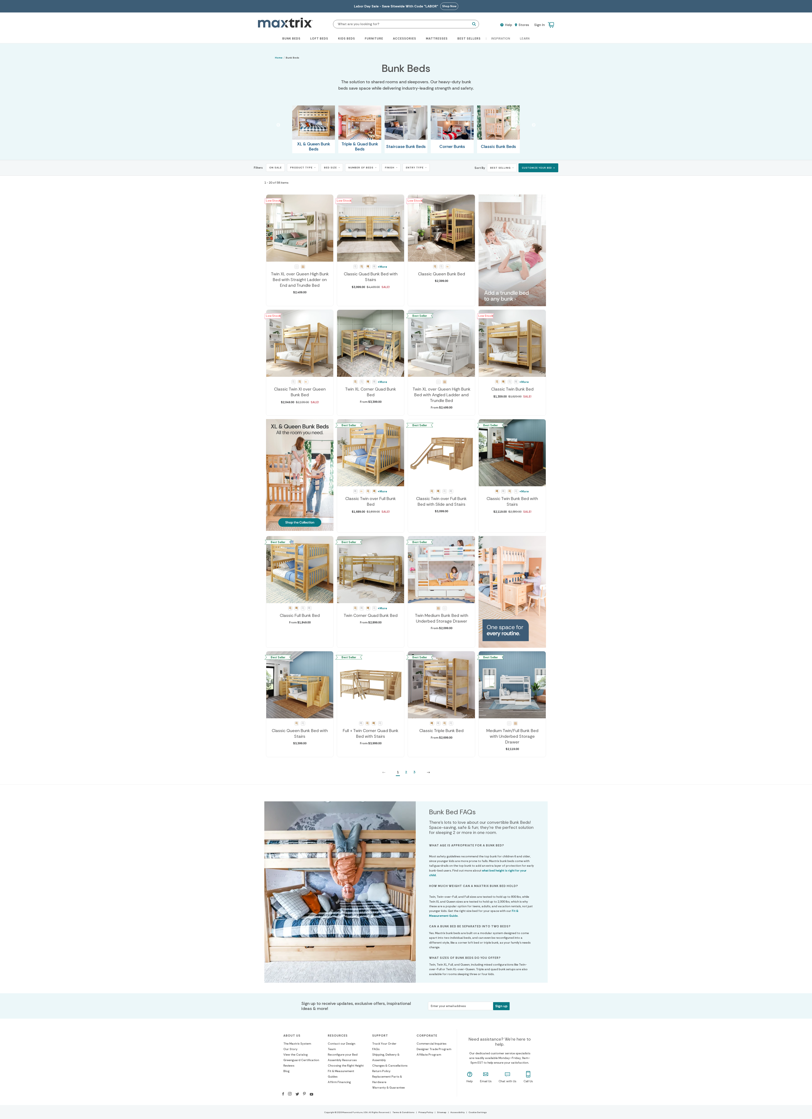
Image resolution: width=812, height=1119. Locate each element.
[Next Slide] (533, 125)
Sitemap (441, 1112)
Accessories (404, 38)
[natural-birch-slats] (362, 267)
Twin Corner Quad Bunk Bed (371, 615)
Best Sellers (469, 38)
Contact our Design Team (341, 1046)
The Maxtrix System (297, 1043)
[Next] (428, 772)
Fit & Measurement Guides (341, 1073)
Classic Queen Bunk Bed (441, 274)
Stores (523, 25)
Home (279, 57)
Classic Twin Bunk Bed (512, 389)
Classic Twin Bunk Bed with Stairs (512, 501)
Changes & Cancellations (389, 1065)
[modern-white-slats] (448, 267)
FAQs (376, 1049)
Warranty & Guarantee (388, 1087)
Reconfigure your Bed (343, 1054)
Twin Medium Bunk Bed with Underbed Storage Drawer (441, 618)
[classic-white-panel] (374, 267)
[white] (297, 267)
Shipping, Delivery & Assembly (385, 1057)
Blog (286, 1071)
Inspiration (500, 38)
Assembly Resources (342, 1060)
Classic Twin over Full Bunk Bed (370, 501)
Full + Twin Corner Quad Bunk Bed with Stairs (370, 733)
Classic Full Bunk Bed (300, 615)
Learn (525, 38)
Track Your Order (384, 1043)
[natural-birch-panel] (368, 267)
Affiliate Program (429, 1054)
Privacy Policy (425, 1112)
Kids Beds (346, 38)
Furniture (374, 38)
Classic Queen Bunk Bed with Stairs (300, 733)
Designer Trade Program (434, 1049)
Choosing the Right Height (346, 1065)
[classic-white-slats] (355, 267)
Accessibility (457, 1112)
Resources (338, 1035)
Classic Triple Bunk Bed (441, 730)
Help (508, 25)
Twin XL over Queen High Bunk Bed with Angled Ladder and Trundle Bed (441, 394)
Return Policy (381, 1071)
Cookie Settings (478, 1112)
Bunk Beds (291, 38)
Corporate (427, 1035)
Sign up (501, 1006)
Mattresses (437, 38)
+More (382, 266)
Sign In (539, 25)
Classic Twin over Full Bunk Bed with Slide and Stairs (441, 501)
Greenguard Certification (301, 1060)
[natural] (303, 267)
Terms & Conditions (403, 1112)
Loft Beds (319, 38)
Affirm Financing (339, 1082)
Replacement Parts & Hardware (387, 1079)
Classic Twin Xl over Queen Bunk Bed (300, 392)
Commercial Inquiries (431, 1043)
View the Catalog (295, 1054)
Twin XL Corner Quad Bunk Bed (370, 392)
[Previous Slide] (278, 125)
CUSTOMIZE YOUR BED (537, 167)
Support (380, 1035)
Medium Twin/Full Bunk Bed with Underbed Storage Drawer (512, 736)
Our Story (290, 1049)
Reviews (288, 1065)
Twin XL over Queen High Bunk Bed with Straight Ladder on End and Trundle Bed (300, 279)
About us (291, 1035)
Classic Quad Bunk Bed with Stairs (371, 276)
